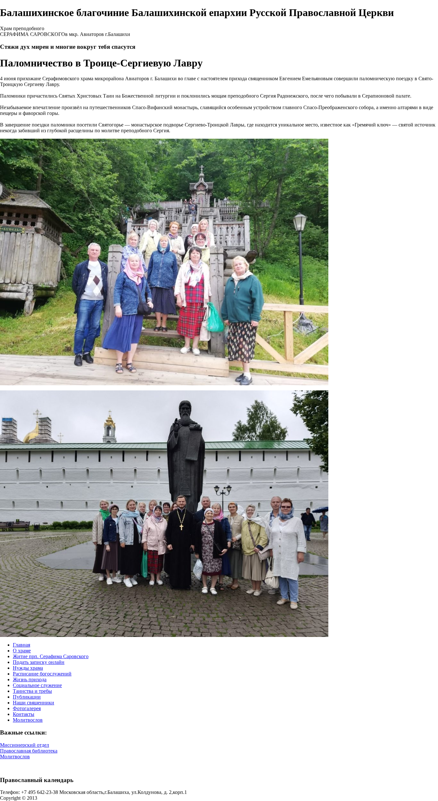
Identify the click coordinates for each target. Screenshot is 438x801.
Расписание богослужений (42, 673)
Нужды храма (28, 668)
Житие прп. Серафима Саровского (50, 656)
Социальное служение (37, 685)
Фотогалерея (27, 708)
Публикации (27, 697)
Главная (21, 645)
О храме (22, 650)
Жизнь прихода (29, 679)
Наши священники (33, 702)
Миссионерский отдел (24, 745)
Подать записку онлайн (38, 662)
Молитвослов (28, 720)
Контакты (23, 714)
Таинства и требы (32, 691)
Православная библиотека (28, 750)
